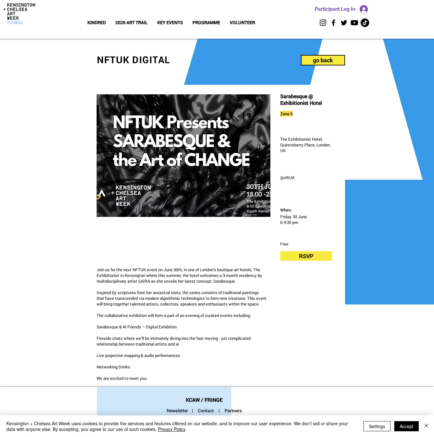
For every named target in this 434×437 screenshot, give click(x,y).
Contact (206, 410)
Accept (406, 426)
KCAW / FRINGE (204, 399)
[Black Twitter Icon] (344, 22)
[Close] (426, 426)
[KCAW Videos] (354, 22)
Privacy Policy (172, 429)
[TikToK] (365, 22)
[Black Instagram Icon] (323, 22)
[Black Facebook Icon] (333, 22)
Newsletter (177, 410)
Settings (377, 426)
